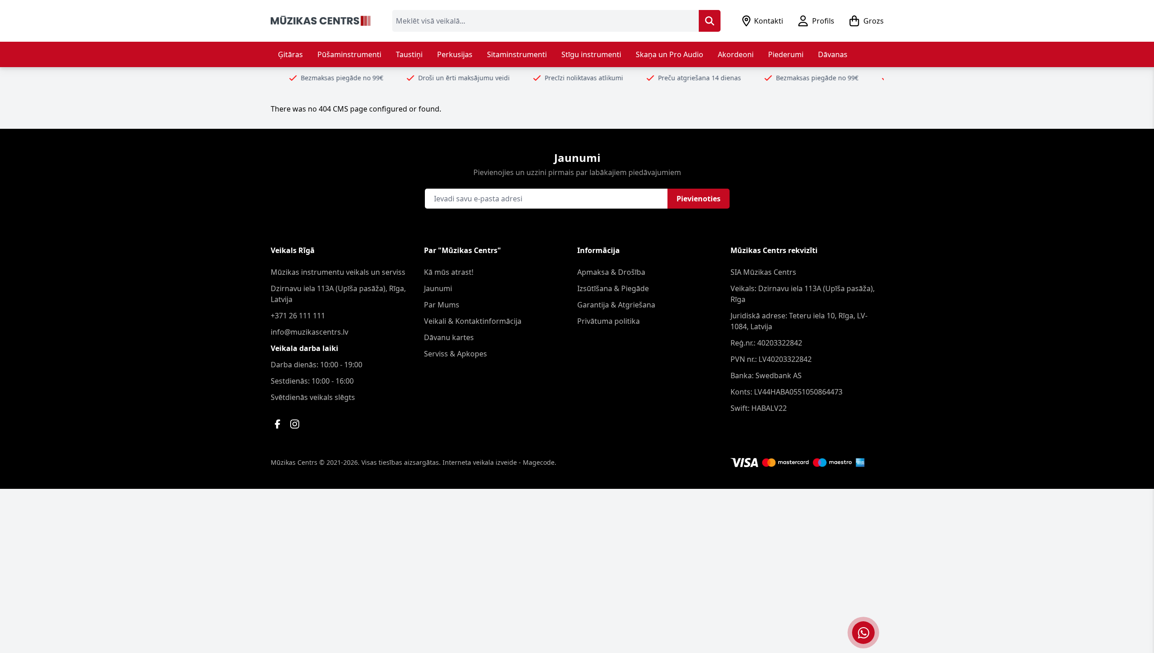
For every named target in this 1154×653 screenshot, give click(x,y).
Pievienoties (699, 199)
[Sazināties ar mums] (863, 632)
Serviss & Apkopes (455, 354)
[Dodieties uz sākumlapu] (320, 20)
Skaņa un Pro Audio (669, 54)
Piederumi (785, 54)
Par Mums (441, 305)
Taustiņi (409, 54)
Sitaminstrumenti (517, 54)
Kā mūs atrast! (448, 272)
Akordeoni (736, 54)
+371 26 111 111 (298, 316)
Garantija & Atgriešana (616, 305)
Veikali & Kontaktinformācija (472, 321)
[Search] (710, 21)
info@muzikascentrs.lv (309, 332)
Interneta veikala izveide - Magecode (499, 462)
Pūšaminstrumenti (349, 54)
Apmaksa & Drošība (611, 272)
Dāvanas (832, 54)
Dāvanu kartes (449, 337)
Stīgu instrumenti (591, 54)
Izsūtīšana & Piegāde (613, 288)
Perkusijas (454, 54)
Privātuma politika (608, 321)
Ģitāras (290, 54)
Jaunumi (438, 288)
